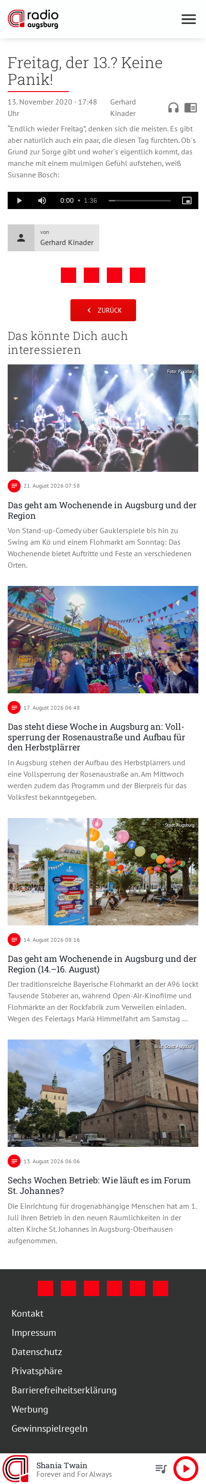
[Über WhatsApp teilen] (114, 275)
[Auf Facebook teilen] (68, 275)
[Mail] (114, 1288)
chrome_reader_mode (190, 107)
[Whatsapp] (160, 1288)
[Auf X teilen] (91, 275)
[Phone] (137, 1288)
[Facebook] (45, 1288)
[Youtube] (91, 1288)
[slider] (140, 201)
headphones (173, 107)
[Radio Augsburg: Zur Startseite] (91, 19)
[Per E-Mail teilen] (137, 275)
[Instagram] (68, 1288)
